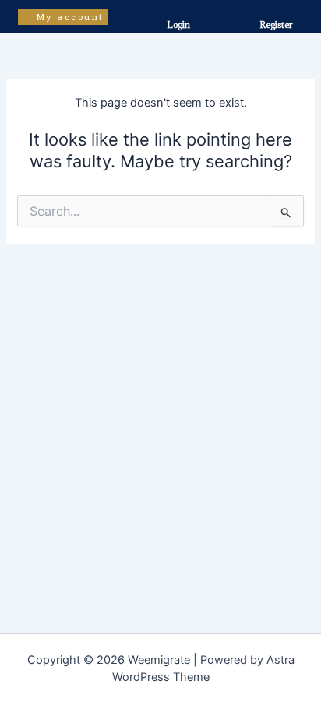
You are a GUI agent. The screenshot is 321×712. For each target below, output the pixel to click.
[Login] (172, 9)
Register (275, 24)
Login (178, 24)
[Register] (275, 8)
